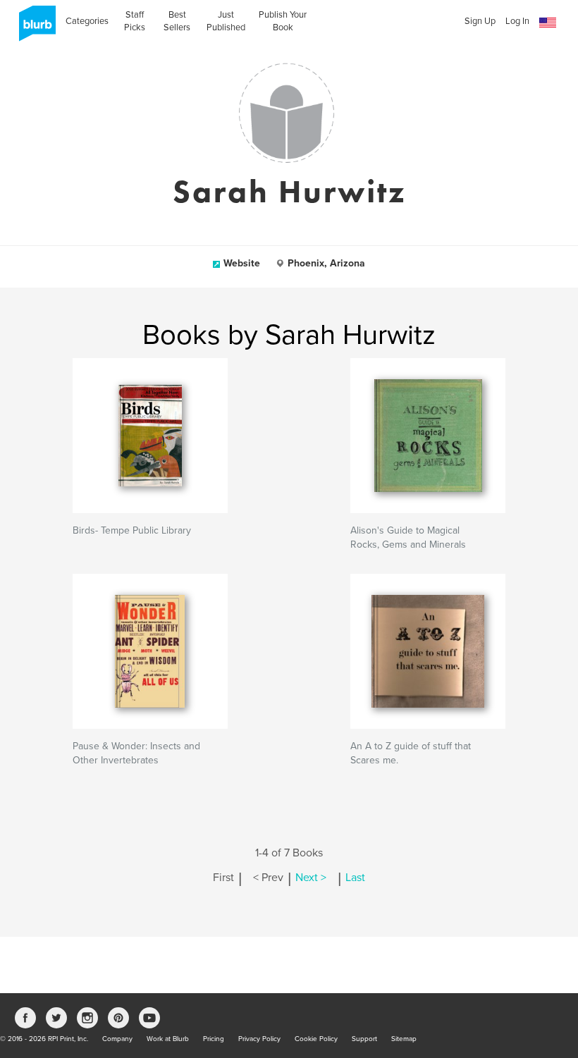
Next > (310, 878)
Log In (517, 21)
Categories (87, 21)
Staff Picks (134, 21)
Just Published (226, 21)
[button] (547, 23)
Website (241, 263)
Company (117, 1039)
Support (364, 1039)
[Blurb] (33, 28)
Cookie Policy (316, 1039)
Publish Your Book (283, 21)
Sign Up (480, 21)
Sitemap (404, 1039)
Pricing (213, 1039)
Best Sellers (177, 21)
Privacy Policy (259, 1039)
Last (355, 878)
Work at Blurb (168, 1039)
